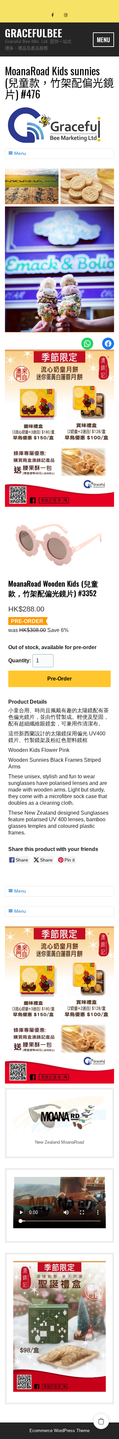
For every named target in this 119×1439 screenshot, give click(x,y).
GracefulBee (33, 32)
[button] (101, 1421)
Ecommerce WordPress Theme (59, 1430)
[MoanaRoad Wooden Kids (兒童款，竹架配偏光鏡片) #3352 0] (59, 543)
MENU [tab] (103, 39)
